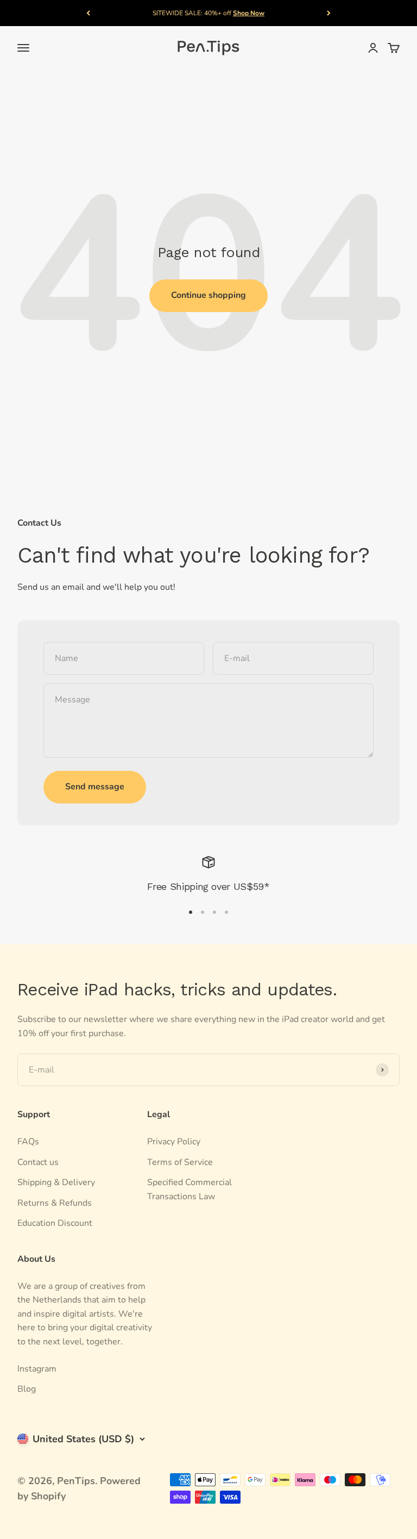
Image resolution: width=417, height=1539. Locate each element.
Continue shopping (208, 295)
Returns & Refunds (54, 1203)
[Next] (329, 13)
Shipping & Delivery (56, 1182)
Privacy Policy (173, 1142)
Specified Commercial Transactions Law (189, 1189)
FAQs (28, 1142)
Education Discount (54, 1223)
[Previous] (88, 13)
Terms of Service (180, 1162)
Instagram (36, 1369)
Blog (26, 1389)
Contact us (38, 1162)
